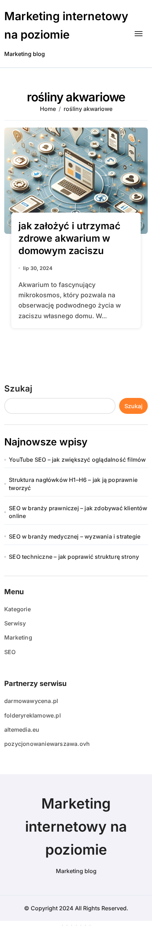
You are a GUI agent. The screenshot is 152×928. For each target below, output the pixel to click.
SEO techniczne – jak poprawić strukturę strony (74, 556)
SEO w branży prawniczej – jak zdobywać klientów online (78, 512)
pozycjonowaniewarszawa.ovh (47, 743)
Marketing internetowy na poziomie (76, 826)
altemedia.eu (21, 729)
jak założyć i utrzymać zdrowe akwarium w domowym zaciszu (69, 238)
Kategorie (17, 609)
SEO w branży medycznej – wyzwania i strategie (74, 536)
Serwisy (15, 623)
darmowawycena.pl (31, 700)
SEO (10, 652)
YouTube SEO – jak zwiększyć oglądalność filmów (77, 459)
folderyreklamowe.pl (32, 715)
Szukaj (18, 388)
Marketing (18, 637)
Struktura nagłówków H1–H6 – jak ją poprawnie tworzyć (73, 483)
